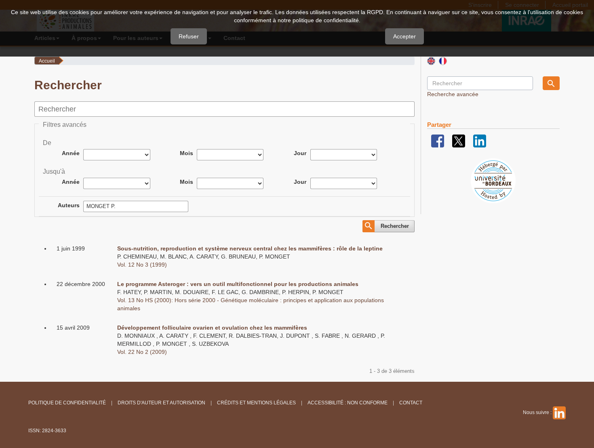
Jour (300, 153)
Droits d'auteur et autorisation (161, 403)
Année (71, 153)
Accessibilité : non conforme (348, 403)
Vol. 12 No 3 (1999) (142, 264)
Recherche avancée (452, 94)
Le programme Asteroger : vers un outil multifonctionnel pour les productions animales (237, 284)
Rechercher (395, 226)
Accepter (404, 36)
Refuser (189, 36)
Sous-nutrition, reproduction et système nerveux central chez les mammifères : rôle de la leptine (250, 248)
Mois (186, 153)
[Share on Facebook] (437, 140)
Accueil (47, 61)
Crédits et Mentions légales (256, 403)
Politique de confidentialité (67, 403)
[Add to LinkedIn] (479, 140)
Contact (410, 403)
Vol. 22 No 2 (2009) (142, 352)
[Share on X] (458, 140)
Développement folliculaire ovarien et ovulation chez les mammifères (212, 327)
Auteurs (69, 205)
